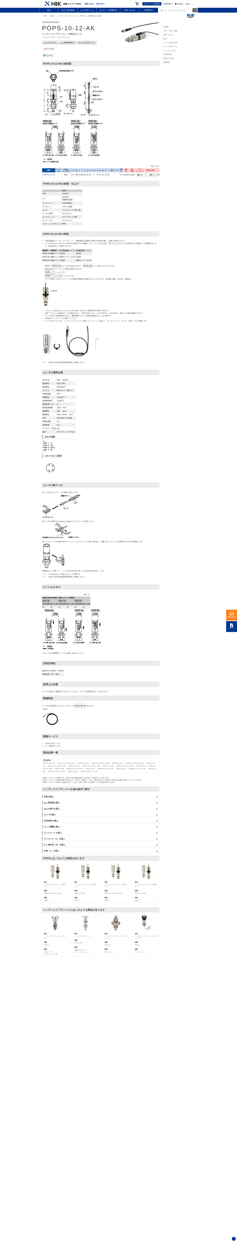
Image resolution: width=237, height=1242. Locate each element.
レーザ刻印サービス (53, 746)
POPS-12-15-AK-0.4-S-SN (57, 766)
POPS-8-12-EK (73, 771)
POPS (82, 16)
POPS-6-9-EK (90, 769)
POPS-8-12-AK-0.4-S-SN (137, 769)
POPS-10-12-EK (117, 763)
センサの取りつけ (170, 46)
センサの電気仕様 (170, 43)
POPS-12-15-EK (108, 766)
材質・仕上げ (168, 35)
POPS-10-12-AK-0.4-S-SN (66, 763)
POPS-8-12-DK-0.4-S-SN (56, 771)
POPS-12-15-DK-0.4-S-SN (91, 766)
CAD (140, 175)
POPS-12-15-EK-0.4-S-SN (125, 766)
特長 (165, 39)
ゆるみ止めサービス (53, 743)
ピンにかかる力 (169, 50)
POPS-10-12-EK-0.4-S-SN (135, 763)
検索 (194, 10)
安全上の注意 (49, 49)
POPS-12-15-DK (73, 766)
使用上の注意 (168, 58)
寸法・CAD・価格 (170, 31)
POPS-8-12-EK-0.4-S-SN (89, 771)
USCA (45, 709)
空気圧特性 (167, 54)
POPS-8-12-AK (121, 769)
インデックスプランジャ (67, 16)
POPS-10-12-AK (48, 175)
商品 (52, 16)
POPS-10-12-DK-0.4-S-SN (101, 763)
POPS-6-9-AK (141, 766)
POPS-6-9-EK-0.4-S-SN (105, 769)
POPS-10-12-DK (83, 763)
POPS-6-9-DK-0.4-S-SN (75, 769)
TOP (45, 16)
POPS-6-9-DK (59, 769)
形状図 (166, 27)
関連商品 (166, 62)
